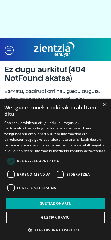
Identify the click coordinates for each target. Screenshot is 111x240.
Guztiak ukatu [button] (55, 217)
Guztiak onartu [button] (56, 203)
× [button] (104, 105)
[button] (9, 50)
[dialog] (55, 169)
